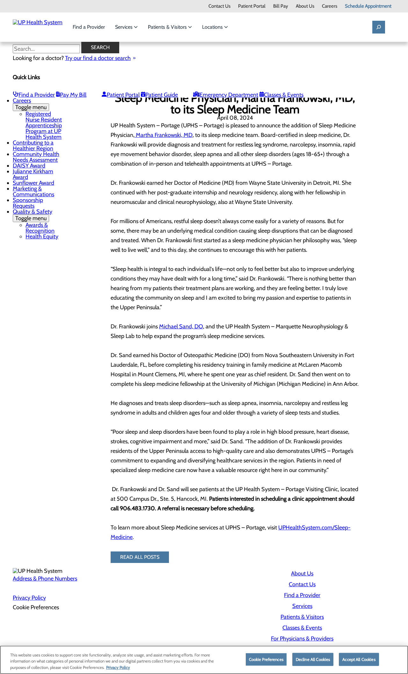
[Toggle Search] (378, 27)
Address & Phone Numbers (45, 578)
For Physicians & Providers (302, 638)
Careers (329, 6)
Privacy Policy (29, 597)
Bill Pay (280, 6)
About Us (305, 6)
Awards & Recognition (40, 227)
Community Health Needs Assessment (36, 157)
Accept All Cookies (358, 659)
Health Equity (42, 236)
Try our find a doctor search (98, 58)
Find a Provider (89, 27)
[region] (204, 660)
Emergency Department (229, 94)
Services (124, 27)
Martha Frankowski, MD (164, 135)
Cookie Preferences (266, 659)
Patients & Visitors (168, 27)
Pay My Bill (73, 94)
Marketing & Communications (33, 191)
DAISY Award (29, 165)
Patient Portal (252, 6)
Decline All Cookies (313, 659)
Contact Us (219, 6)
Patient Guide (161, 94)
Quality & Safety (32, 215)
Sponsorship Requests (28, 203)
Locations (213, 27)
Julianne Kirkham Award (33, 174)
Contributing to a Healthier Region (33, 145)
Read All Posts (139, 557)
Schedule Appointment (368, 6)
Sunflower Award (33, 182)
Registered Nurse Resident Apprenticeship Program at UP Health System (44, 125)
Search (100, 47)
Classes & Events (283, 94)
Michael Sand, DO (181, 326)
